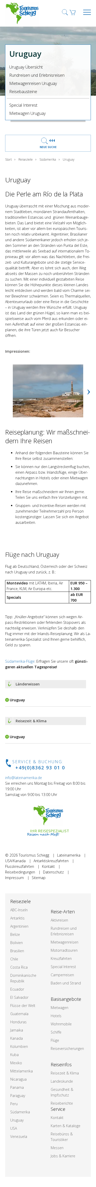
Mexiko (16, 1062)
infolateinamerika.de (23, 777)
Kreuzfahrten (61, 958)
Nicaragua (18, 1079)
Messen (57, 1147)
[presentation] (89, 391)
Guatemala (19, 1013)
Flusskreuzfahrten (19, 866)
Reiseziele (25, 159)
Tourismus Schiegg (34, 855)
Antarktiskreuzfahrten (51, 860)
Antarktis (17, 918)
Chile (14, 959)
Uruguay (17, 1120)
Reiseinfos (61, 1064)
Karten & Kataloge (65, 1125)
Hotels (56, 1015)
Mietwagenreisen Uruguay (33, 83)
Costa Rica (19, 967)
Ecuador (17, 989)
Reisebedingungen (20, 872)
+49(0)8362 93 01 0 (40, 767)
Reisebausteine (23, 91)
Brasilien (17, 950)
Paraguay (17, 1095)
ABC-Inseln (19, 909)
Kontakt (48, 866)
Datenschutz (53, 872)
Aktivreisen (59, 920)
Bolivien (16, 942)
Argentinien (19, 926)
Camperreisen (62, 974)
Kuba (14, 1054)
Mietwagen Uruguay (27, 113)
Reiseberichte (62, 1103)
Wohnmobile (61, 1024)
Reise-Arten (63, 911)
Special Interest (23, 105)
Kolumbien (19, 1046)
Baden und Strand (66, 983)
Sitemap (39, 877)
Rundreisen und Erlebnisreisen (37, 75)
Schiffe (56, 1032)
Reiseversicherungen (67, 1048)
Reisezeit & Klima (65, 1073)
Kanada (16, 1038)
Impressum (14, 877)
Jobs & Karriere (63, 1155)
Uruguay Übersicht (26, 67)
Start (8, 159)
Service (58, 1109)
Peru (14, 1103)
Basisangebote (66, 999)
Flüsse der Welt (22, 1005)
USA (13, 1128)
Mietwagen (59, 1007)
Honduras (18, 1021)
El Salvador (19, 997)
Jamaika (16, 1030)
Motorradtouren (64, 950)
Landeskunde (62, 1081)
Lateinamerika (68, 855)
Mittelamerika (21, 1071)
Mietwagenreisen (64, 942)
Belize (15, 934)
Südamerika (47, 159)
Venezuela (18, 1136)
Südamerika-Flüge (20, 661)
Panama (17, 1087)
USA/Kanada (15, 860)
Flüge (55, 1040)
